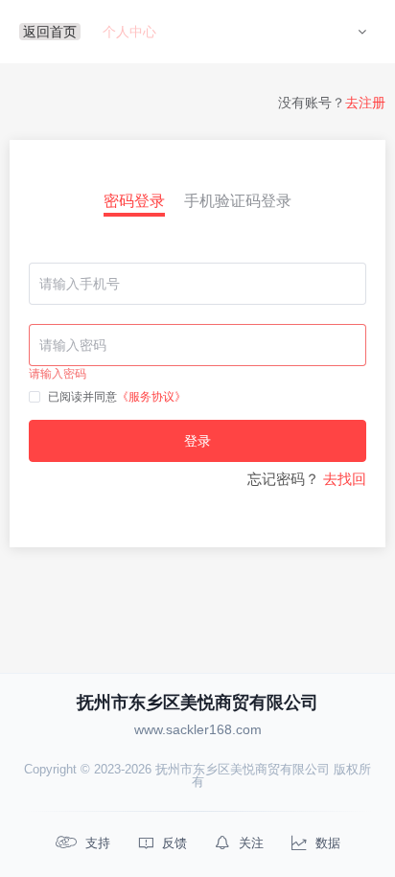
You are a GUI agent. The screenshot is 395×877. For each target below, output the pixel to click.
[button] (362, 31)
